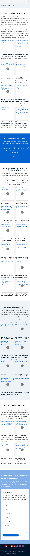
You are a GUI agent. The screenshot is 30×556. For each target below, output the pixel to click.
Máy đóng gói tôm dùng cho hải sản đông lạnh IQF (21, 375)
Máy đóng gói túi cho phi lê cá (22, 393)
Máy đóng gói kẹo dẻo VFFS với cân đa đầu (7, 239)
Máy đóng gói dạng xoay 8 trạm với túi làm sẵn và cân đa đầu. (7, 78)
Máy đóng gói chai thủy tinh (7, 458)
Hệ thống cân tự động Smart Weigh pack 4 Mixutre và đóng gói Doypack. (6, 221)
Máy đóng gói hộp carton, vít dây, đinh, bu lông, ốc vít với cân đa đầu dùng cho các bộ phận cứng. (21, 459)
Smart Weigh (4, 5)
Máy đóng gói (11, 5)
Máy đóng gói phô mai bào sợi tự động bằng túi (7, 276)
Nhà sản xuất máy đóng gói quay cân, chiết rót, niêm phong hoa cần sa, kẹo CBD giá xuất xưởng (7, 100)
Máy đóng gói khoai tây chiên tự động (7, 202)
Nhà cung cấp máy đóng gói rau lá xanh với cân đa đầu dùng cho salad (21, 202)
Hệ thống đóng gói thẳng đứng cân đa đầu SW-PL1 (8, 55)
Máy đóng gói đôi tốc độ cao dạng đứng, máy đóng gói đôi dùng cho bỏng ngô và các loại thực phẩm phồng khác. (21, 55)
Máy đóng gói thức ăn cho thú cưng (7, 374)
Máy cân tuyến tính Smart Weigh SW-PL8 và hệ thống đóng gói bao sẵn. (7, 338)
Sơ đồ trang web (20, 553)
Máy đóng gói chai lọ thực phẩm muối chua (7, 122)
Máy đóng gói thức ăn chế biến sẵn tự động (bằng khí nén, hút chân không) (21, 78)
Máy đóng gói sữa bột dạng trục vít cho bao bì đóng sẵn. (21, 100)
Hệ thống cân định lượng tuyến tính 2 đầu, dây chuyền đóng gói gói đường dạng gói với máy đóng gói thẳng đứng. (21, 294)
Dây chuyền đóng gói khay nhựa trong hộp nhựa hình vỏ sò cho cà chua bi (21, 436)
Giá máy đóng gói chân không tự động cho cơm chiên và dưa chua (21, 356)
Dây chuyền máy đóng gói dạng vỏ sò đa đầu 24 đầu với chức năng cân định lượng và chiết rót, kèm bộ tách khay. (21, 122)
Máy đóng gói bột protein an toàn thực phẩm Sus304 (21, 239)
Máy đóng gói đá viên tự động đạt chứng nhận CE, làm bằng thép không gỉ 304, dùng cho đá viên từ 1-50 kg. (22, 258)
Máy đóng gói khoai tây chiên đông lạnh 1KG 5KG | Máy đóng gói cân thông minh (7, 258)
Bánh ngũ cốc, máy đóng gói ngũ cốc (22, 221)
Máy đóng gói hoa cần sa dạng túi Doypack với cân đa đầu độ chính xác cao (7, 393)
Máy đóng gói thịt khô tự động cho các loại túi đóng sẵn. (22, 338)
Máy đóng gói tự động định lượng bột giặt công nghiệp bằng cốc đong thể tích (7, 294)
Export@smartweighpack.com (9, 478)
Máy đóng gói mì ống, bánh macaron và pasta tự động (21, 276)
